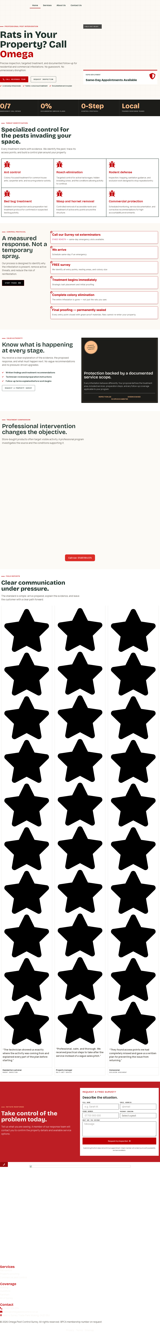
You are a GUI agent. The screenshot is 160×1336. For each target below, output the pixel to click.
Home (35, 5)
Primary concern (126, 1111)
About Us (61, 5)
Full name (86, 1102)
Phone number (87, 1111)
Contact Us (76, 5)
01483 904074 (59, 239)
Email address (126, 1102)
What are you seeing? (91, 1120)
